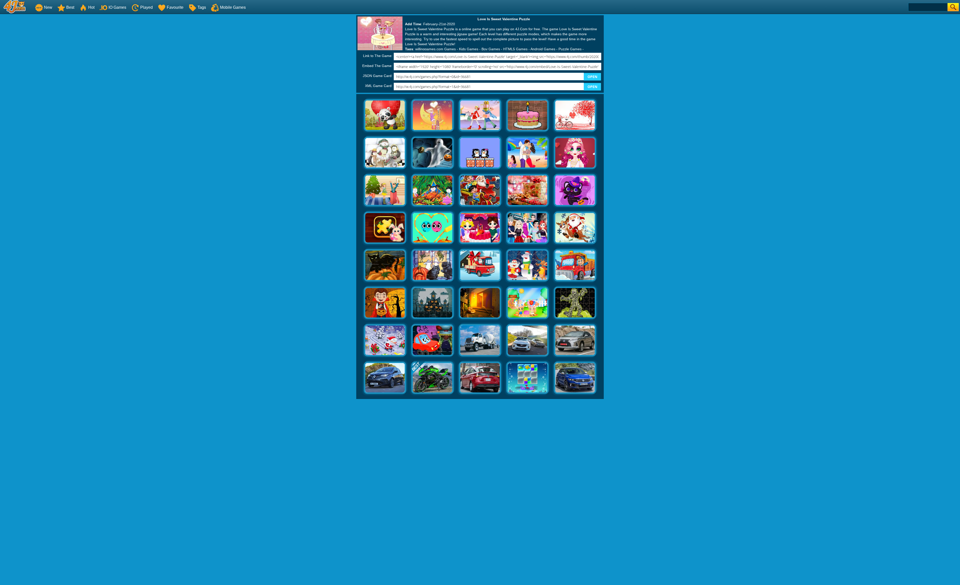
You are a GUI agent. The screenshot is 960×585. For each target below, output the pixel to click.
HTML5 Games (515, 49)
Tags (202, 7)
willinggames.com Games (435, 49)
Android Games (542, 49)
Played (146, 7)
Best (70, 7)
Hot (91, 7)
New (48, 7)
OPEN (592, 76)
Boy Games (491, 49)
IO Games (117, 7)
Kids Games (468, 49)
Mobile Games (233, 7)
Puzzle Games (570, 49)
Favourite (175, 7)
